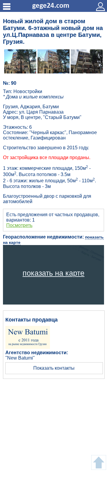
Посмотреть (19, 225)
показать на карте (53, 273)
